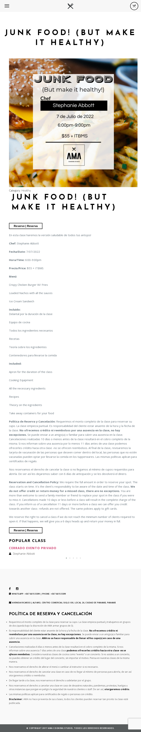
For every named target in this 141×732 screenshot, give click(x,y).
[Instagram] (17, 588)
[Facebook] (10, 588)
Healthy (26, 190)
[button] (66, 558)
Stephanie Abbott (24, 553)
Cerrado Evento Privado (33, 548)
